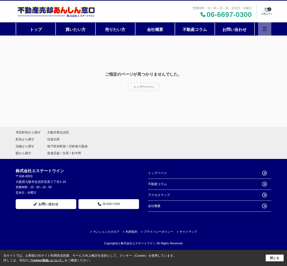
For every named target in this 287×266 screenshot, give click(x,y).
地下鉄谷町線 (57, 146)
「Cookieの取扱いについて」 (46, 260)
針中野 (76, 153)
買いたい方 (75, 29)
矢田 (66, 153)
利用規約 (131, 231)
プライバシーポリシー (158, 231)
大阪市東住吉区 (58, 132)
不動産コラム (195, 29)
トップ (36, 29)
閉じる (274, 258)
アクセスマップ (159, 195)
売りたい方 (115, 29)
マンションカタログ (106, 231)
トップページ (157, 173)
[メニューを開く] (264, 29)
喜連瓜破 (53, 153)
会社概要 (155, 29)
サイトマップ (188, 231)
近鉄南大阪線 (78, 146)
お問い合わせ (234, 29)
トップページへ (143, 87)
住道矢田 (53, 139)
